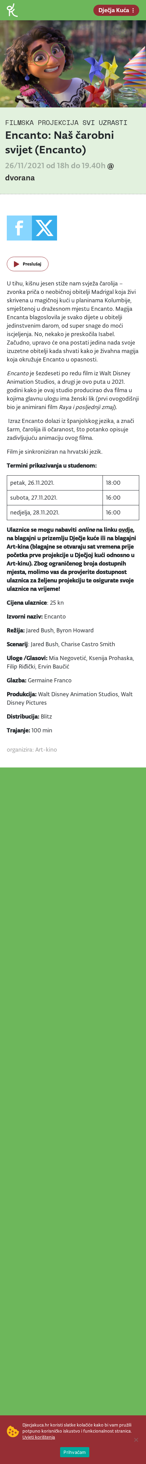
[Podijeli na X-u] (44, 228)
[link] (12, 9)
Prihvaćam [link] (74, 1452)
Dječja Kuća (113, 10)
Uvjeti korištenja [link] (38, 1437)
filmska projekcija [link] (41, 122)
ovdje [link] (125, 529)
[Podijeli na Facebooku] (19, 228)
